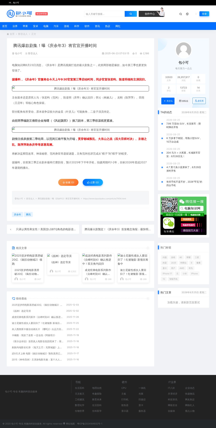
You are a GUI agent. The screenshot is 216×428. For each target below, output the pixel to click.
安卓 (35, 26)
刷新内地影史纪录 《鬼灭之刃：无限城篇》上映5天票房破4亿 (38, 347)
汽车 (56, 26)
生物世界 (79, 410)
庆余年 (51, 65)
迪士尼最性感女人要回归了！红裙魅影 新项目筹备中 (133, 272)
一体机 (142, 387)
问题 (165, 257)
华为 (191, 268)
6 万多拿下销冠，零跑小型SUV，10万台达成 (184, 140)
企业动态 (190, 387)
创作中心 (149, 13)
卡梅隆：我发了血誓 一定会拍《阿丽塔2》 (34, 335)
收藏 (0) (69, 182)
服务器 (142, 410)
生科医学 (97, 410)
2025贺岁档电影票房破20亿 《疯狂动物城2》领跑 (27, 272)
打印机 (124, 399)
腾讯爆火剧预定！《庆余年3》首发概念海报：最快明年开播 (120, 229)
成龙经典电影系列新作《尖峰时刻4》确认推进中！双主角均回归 (98, 272)
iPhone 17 (167, 273)
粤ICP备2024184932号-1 (89, 423)
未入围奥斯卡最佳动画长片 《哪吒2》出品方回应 (37, 329)
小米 (185, 273)
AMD (182, 268)
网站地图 (70, 423)
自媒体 (171, 410)
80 (181, 257)
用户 (173, 268)
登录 (204, 13)
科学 (76, 26)
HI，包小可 (13, 2)
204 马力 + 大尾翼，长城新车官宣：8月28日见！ (183, 154)
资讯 (97, 26)
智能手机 (173, 279)
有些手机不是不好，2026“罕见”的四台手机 (184, 183)
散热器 (124, 405)
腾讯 (63, 65)
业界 (15, 26)
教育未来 (97, 399)
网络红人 (190, 405)
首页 (4, 26)
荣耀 (188, 257)
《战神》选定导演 (60, 262)
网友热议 (190, 399)
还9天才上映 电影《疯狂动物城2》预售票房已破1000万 (38, 353)
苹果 (25, 26)
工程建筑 (79, 399)
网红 (117, 26)
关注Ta (169, 101)
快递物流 (190, 393)
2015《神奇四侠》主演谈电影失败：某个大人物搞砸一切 (38, 359)
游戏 (66, 26)
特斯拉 (183, 262)
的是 (165, 262)
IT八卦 (171, 387)
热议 (107, 26)
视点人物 (190, 410)
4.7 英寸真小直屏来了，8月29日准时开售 (183, 169)
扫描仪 (142, 399)
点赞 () (94, 182)
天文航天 (79, 393)
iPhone (194, 273)
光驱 (141, 393)
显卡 (165, 268)
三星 (197, 257)
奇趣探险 (97, 393)
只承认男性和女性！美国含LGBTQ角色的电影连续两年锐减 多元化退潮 (58, 229)
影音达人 (23, 33)
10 (164, 279)
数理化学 (79, 405)
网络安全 (172, 405)
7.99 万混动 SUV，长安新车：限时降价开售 (183, 125)
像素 (198, 262)
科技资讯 (172, 399)
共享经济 (172, 393)
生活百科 (79, 387)
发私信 (185, 101)
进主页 (201, 100)
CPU (123, 387)
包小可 (18, 53)
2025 (173, 262)
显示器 (124, 410)
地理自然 (97, 387)
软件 (87, 26)
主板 (123, 393)
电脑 (45, 26)
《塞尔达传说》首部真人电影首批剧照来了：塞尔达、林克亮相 (38, 341)
